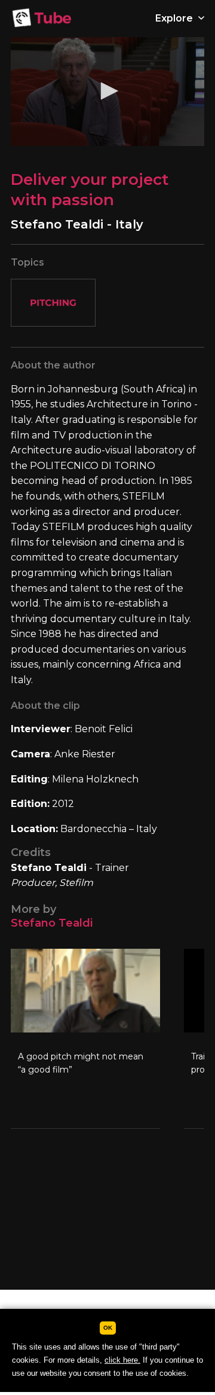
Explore (175, 18)
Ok (107, 1327)
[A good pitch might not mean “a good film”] (85, 1038)
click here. (122, 1360)
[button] (107, 91)
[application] (107, 91)
